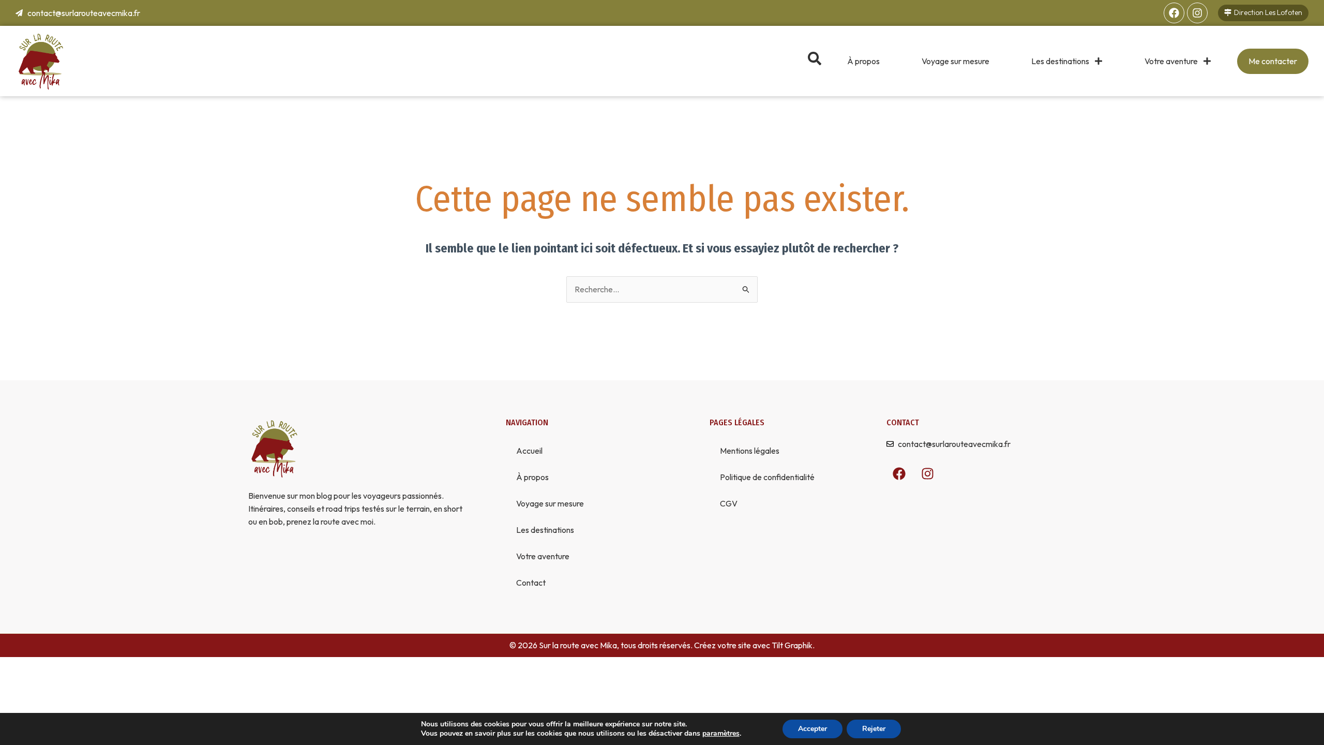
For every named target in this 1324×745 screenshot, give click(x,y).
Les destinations (1060, 61)
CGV (729, 503)
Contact (531, 582)
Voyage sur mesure (955, 61)
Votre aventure (1171, 61)
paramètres (721, 733)
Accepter (812, 729)
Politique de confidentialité (767, 477)
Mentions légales (749, 450)
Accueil (529, 450)
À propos (863, 61)
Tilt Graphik (792, 645)
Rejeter (873, 729)
